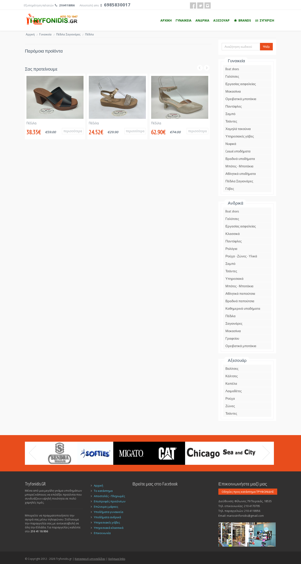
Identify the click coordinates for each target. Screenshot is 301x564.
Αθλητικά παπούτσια (240, 293)
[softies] (95, 453)
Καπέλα (231, 383)
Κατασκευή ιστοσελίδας (90, 559)
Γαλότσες (232, 76)
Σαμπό (230, 114)
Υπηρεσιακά (234, 279)
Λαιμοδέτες (233, 391)
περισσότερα (72, 131)
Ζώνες (230, 406)
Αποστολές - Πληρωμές (109, 496)
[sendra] (59, 453)
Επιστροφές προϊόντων (109, 501)
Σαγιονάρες (233, 323)
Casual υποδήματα (238, 151)
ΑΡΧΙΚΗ (166, 20)
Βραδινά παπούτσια (239, 301)
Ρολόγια (231, 249)
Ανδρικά (235, 203)
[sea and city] (239, 453)
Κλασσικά (232, 234)
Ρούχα (230, 398)
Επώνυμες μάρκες (106, 507)
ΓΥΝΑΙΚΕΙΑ (183, 20)
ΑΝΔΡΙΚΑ (202, 20)
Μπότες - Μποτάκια (239, 166)
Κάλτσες (231, 376)
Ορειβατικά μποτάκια (240, 99)
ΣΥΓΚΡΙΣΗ (266, 20)
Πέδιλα (31, 123)
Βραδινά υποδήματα (240, 159)
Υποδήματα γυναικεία (108, 512)
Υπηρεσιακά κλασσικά (108, 528)
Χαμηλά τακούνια (238, 129)
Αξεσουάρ (237, 360)
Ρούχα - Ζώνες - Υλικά (241, 256)
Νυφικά (230, 144)
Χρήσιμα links (116, 559)
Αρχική (31, 34)
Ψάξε (266, 47)
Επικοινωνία (102, 533)
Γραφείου (232, 338)
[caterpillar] (167, 453)
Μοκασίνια (233, 91)
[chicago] (203, 453)
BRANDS (244, 20)
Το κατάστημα (103, 491)
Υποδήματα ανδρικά (107, 517)
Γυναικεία (46, 34)
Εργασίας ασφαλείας (240, 84)
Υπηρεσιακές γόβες (239, 136)
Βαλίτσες (231, 368)
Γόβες (229, 189)
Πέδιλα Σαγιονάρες (69, 34)
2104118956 (66, 5)
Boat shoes (232, 69)
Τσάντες (231, 121)
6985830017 (117, 5)
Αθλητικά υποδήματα (240, 174)
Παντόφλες (233, 106)
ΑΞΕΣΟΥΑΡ (221, 20)
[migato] (131, 453)
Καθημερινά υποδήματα (242, 308)
